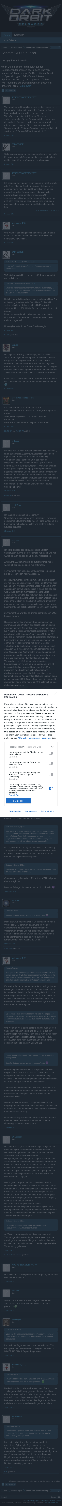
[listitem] (31, 746)
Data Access (31, 811)
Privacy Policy (47, 811)
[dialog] (31, 753)
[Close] (56, 695)
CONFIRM (18, 801)
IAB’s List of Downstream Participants (34, 738)
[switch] (51, 753)
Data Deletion (15, 811)
